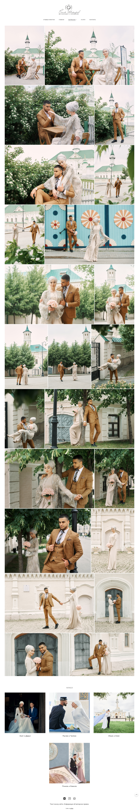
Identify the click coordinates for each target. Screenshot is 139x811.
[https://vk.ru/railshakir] (64, 798)
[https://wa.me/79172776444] (74, 798)
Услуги (83, 20)
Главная (61, 20)
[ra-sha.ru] (69, 10)
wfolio (71, 808)
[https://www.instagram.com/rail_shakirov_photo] (69, 798)
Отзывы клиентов (49, 20)
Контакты (92, 20)
